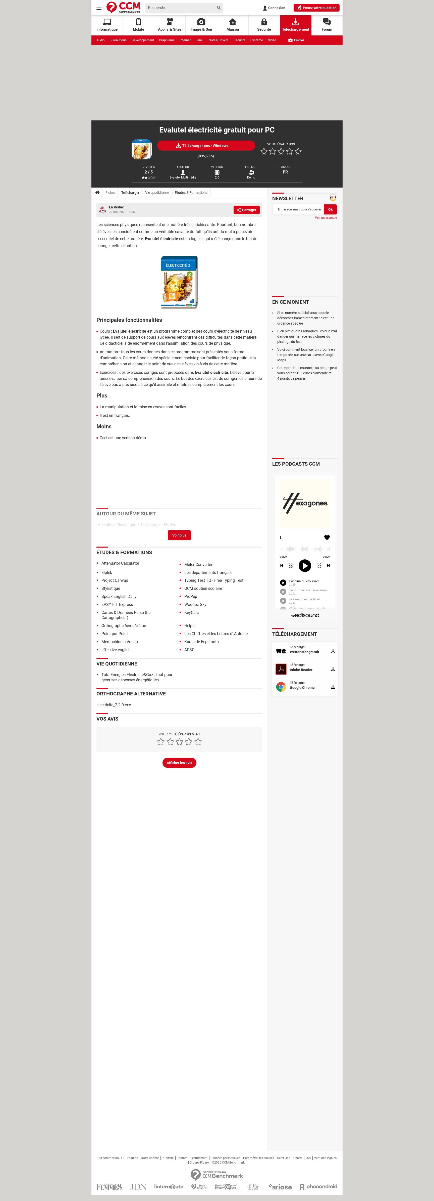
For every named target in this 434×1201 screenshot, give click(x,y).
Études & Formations (191, 193)
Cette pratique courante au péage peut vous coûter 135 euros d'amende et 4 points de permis (307, 373)
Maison (233, 29)
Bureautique (118, 40)
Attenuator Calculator (120, 563)
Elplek (106, 572)
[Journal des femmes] (109, 1187)
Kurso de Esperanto (201, 641)
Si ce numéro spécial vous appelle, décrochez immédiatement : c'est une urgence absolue (305, 318)
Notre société (150, 1158)
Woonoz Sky (195, 604)
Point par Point (114, 633)
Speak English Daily (119, 596)
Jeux (199, 40)
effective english (116, 649)
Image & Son (201, 29)
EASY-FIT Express (117, 604)
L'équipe (132, 1158)
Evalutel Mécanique (118, 524)
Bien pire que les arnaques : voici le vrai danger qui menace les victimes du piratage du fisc (307, 336)
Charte (297, 1158)
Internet (185, 40)
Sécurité (239, 40)
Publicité (168, 1158)
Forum (327, 29)
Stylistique (110, 588)
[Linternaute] (169, 1186)
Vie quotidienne (157, 193)
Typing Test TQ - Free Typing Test (213, 580)
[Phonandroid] (319, 1187)
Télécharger (130, 193)
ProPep (190, 596)
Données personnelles (225, 1158)
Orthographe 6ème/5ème (123, 625)
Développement (143, 40)
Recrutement (198, 1158)
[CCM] (123, 8)
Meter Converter (198, 564)
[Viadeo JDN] (253, 1187)
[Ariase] (280, 1186)
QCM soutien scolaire (203, 588)
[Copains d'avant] (226, 1187)
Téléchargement (295, 29)
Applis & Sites (170, 29)
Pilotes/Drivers (218, 40)
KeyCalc (191, 612)
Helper (190, 625)
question (320, 8)
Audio (100, 40)
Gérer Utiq (283, 1158)
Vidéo (272, 40)
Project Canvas (114, 580)
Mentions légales (325, 1158)
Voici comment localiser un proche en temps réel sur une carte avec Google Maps (306, 354)
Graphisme (167, 40)
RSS (308, 1158)
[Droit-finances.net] (199, 1187)
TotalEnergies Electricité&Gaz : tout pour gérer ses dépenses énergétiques (136, 677)
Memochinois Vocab (119, 641)
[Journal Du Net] (138, 1187)
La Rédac (116, 207)
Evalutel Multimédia (183, 177)
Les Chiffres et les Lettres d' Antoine (216, 633)
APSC (189, 649)
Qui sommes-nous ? (110, 1158)
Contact (182, 1158)
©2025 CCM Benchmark (228, 1162)
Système (256, 40)
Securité (264, 29)
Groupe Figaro (199, 1162)
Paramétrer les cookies (258, 1158)
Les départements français (208, 572)
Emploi (298, 40)
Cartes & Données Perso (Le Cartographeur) (125, 615)
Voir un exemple (326, 217)
